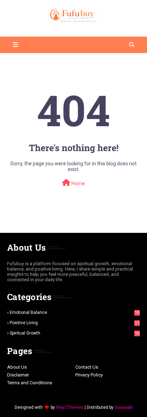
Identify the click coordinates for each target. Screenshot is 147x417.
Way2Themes (69, 407)
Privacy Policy (89, 375)
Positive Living (74, 322)
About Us (17, 367)
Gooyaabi (124, 407)
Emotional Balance (74, 312)
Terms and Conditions (29, 382)
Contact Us (86, 367)
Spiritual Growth (74, 333)
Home (77, 183)
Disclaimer (18, 375)
